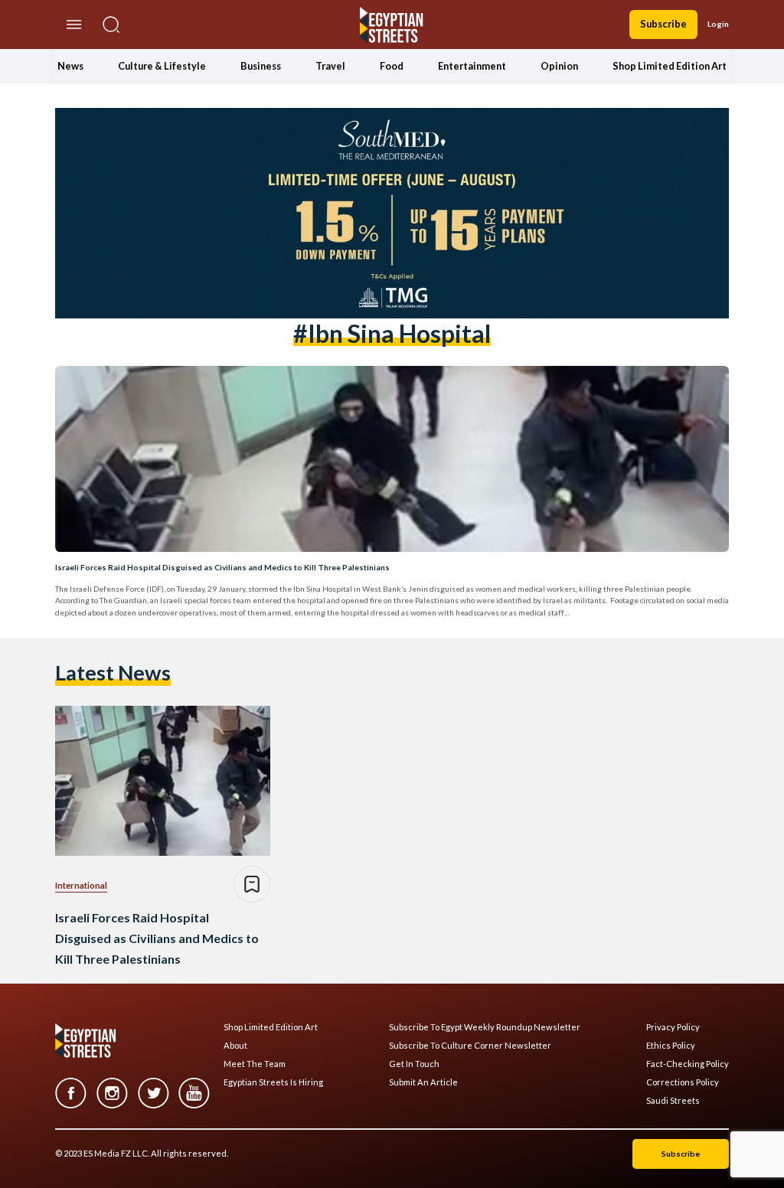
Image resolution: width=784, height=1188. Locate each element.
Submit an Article (423, 1082)
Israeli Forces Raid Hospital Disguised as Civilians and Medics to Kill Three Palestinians (222, 567)
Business (260, 66)
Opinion (559, 66)
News (70, 66)
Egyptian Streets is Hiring (273, 1082)
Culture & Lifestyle (162, 66)
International (81, 885)
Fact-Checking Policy (687, 1064)
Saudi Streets (673, 1100)
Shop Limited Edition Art (669, 66)
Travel (330, 66)
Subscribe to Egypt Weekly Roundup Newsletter (484, 1027)
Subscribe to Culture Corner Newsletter (470, 1045)
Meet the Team (255, 1064)
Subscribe (663, 24)
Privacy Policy (673, 1027)
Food (391, 66)
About (235, 1045)
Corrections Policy (682, 1082)
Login (718, 23)
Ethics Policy (670, 1045)
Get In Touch (414, 1064)
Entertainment (472, 66)
